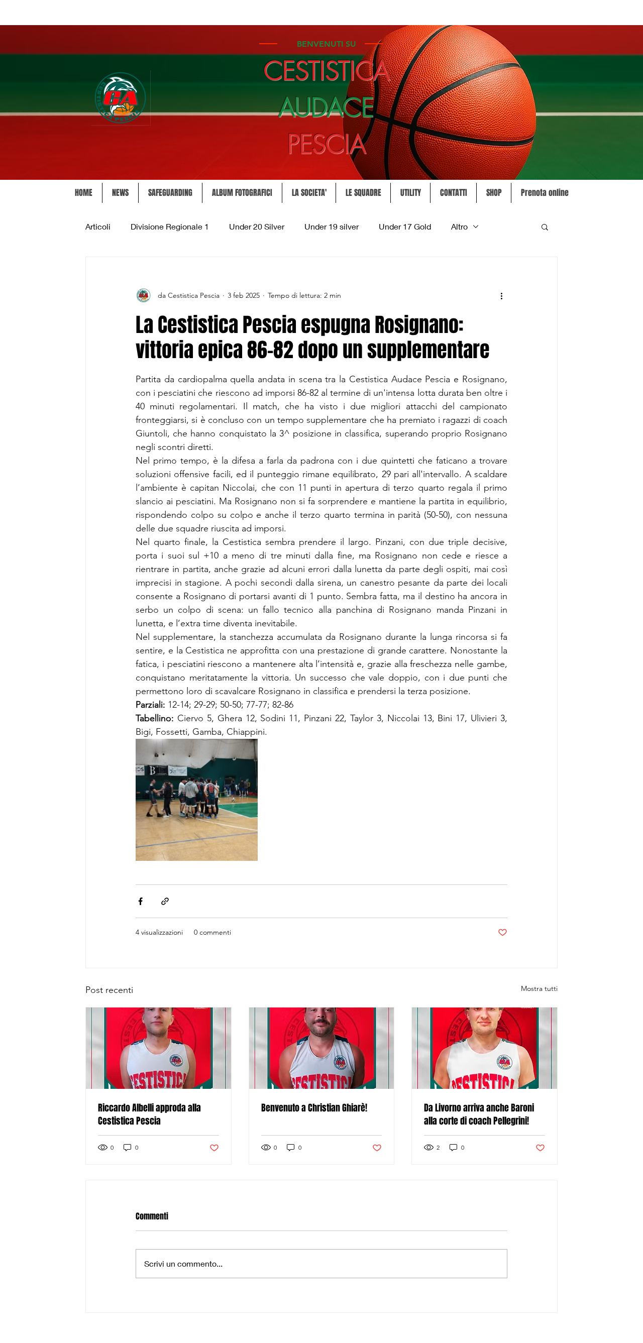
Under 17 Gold (405, 226)
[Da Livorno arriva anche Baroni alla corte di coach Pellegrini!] (484, 1048)
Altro (459, 226)
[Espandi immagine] (197, 800)
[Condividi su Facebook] (140, 901)
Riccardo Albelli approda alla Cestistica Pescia (149, 1114)
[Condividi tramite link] (165, 901)
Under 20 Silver (256, 226)
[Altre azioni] (501, 295)
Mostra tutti (539, 988)
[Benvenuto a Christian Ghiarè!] (321, 1048)
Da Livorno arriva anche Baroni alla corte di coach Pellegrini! (479, 1114)
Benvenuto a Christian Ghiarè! (314, 1107)
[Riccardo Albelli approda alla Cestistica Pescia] (158, 1048)
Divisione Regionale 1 (170, 226)
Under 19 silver (331, 226)
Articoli (98, 226)
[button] (309, 193)
